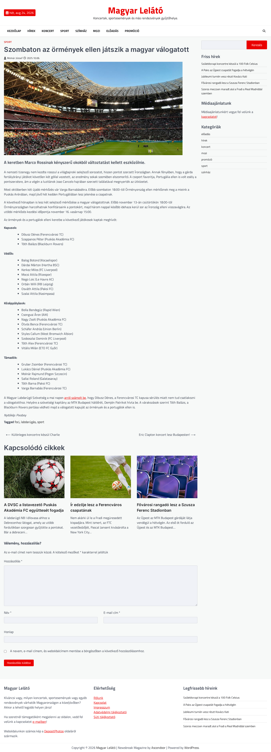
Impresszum (102, 707)
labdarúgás (28, 421)
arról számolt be (75, 397)
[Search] (264, 31)
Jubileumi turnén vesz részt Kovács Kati (224, 76)
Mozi (96, 31)
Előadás (112, 31)
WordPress (191, 747)
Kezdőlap (14, 31)
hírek (204, 140)
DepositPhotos (54, 731)
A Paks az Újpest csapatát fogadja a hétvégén (227, 70)
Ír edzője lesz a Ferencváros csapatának (96, 508)
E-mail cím (112, 612)
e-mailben (39, 721)
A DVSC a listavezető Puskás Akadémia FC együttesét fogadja (34, 508)
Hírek (31, 31)
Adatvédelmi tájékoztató (110, 712)
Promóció (132, 31)
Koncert (48, 31)
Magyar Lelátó (135, 10)
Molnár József (14, 58)
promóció (206, 159)
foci (17, 421)
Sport (64, 31)
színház (205, 172)
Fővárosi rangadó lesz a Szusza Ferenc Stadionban (166, 508)
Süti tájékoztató (104, 716)
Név (8, 612)
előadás (205, 134)
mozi (204, 153)
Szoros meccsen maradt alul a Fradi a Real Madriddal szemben (219, 726)
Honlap (8, 631)
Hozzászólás (13, 561)
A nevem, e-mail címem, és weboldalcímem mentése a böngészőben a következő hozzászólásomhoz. (77, 651)
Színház (81, 31)
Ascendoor (158, 747)
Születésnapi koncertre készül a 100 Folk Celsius (229, 64)
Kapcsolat (100, 702)
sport (8, 42)
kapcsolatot (209, 116)
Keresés (257, 45)
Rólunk (98, 697)
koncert (205, 147)
